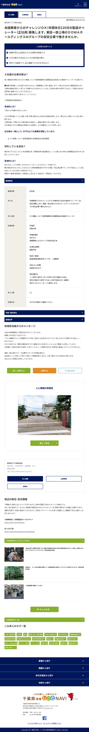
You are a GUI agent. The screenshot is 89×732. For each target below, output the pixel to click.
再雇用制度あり (75, 634)
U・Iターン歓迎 (24, 643)
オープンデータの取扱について (52, 723)
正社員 (19, 634)
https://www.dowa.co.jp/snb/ (21, 471)
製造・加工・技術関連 (36, 634)
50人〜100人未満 (11, 643)
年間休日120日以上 (23, 639)
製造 (13, 468)
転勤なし (50, 639)
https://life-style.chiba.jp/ (14, 522)
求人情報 (11, 15)
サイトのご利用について (35, 723)
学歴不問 (44, 643)
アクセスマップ (47, 708)
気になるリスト (78, 6)
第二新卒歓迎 (54, 643)
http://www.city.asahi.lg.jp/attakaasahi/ (19, 531)
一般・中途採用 (10, 634)
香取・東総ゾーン (10, 647)
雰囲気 (39, 15)
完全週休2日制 (10, 639)
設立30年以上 (63, 634)
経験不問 (64, 643)
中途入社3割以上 (50, 634)
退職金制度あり (60, 639)
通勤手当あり (72, 639)
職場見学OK (73, 643)
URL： (9, 471)
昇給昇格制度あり (39, 639)
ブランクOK (35, 643)
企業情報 (25, 15)
